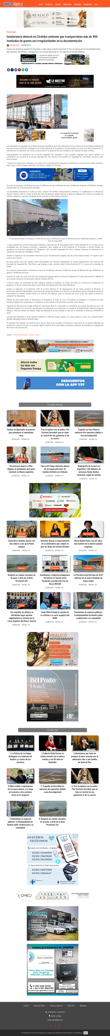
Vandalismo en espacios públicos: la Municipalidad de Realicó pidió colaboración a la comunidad (88, 615)
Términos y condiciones (56, 1006)
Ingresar (83, 1006)
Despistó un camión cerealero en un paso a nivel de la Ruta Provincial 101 (21, 577)
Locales (58, 4)
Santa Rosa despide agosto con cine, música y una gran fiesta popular (21, 543)
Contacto (26, 1006)
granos (38, 335)
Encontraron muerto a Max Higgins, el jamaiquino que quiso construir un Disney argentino (21, 468)
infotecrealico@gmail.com (55, 1020)
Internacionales (88, 534)
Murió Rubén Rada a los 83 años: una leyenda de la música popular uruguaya (88, 543)
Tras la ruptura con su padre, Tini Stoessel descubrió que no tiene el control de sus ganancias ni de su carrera (55, 434)
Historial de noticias (39, 1006)
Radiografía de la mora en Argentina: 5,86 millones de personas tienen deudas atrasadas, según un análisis (89, 470)
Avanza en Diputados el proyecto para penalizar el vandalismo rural (21, 432)
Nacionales (88, 4)
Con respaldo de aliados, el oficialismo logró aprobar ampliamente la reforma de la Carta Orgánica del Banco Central (22, 617)
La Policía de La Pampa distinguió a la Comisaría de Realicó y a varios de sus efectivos (20, 758)
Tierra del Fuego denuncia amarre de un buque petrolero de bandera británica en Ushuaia (55, 468)
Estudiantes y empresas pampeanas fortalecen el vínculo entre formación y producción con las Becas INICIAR (55, 579)
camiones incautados (20, 335)
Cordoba (32, 335)
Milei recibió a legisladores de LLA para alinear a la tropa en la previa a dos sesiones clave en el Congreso (20, 791)
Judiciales (55, 534)
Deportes (49, 4)
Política (21, 605)
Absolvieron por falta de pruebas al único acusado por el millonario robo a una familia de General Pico (84, 758)
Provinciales (21, 534)
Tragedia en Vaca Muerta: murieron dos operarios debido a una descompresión (89, 432)
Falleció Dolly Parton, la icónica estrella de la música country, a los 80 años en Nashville (52, 758)
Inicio (41, 4)
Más (96, 4)
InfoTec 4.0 (14, 45)
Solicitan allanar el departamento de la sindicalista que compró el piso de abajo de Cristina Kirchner (55, 543)
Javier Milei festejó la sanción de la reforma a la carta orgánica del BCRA (55, 615)
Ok (86, 1033)
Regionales (67, 4)
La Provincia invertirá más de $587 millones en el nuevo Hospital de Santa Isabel (88, 577)
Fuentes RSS (71, 1006)
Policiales (77, 4)
